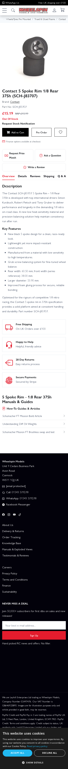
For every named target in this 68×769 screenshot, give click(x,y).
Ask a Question (52, 155)
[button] (4, 10)
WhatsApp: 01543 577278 (20, 498)
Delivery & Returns (13, 531)
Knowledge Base (11, 543)
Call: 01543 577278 (16, 492)
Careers (7, 567)
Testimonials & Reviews (15, 555)
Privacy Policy (9, 573)
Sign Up (34, 635)
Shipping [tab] (49, 176)
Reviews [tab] (35, 176)
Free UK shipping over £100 (52, 2)
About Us (7, 525)
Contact (15, 102)
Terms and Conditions (15, 579)
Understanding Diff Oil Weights (20, 424)
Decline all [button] (49, 752)
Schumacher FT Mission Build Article (22, 416)
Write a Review (36, 167)
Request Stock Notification (18, 123)
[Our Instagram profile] (9, 514)
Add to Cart (17, 132)
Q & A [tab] (62, 176)
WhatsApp (12, 2)
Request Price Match (16, 155)
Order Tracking (11, 537)
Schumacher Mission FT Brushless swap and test (28, 432)
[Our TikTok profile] (19, 514)
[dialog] (34, 748)
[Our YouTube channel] (14, 514)
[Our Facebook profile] (3, 514)
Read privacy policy (37, 746)
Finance (6, 585)
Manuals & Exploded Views (17, 549)
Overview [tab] (8, 176)
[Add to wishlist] (60, 132)
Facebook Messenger (17, 504)
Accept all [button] (17, 752)
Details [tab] (22, 176)
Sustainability (9, 592)
